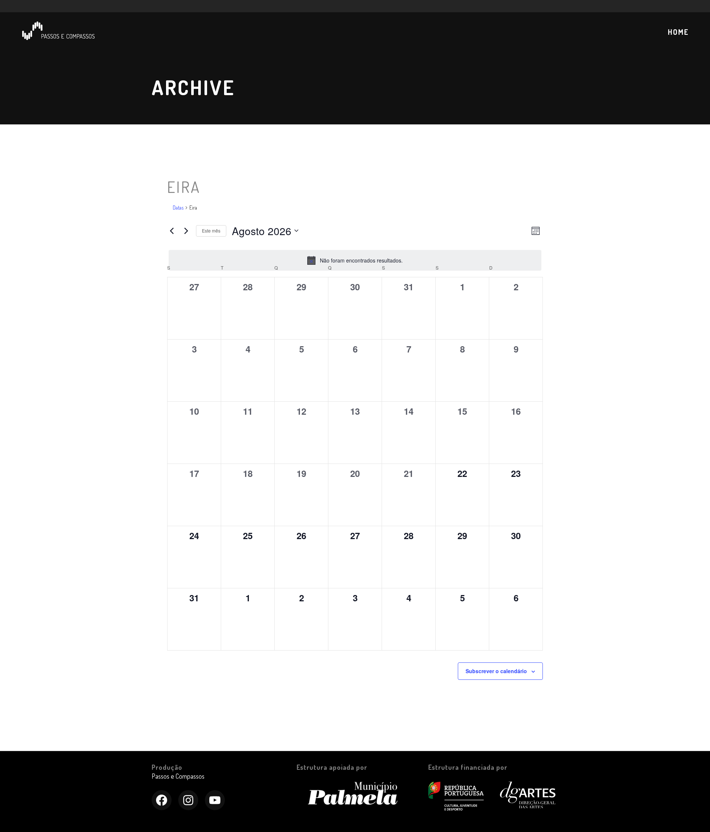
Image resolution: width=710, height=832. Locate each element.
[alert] (355, 260)
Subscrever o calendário (496, 671)
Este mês (211, 230)
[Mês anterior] (171, 230)
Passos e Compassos (178, 776)
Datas (178, 207)
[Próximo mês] (186, 230)
